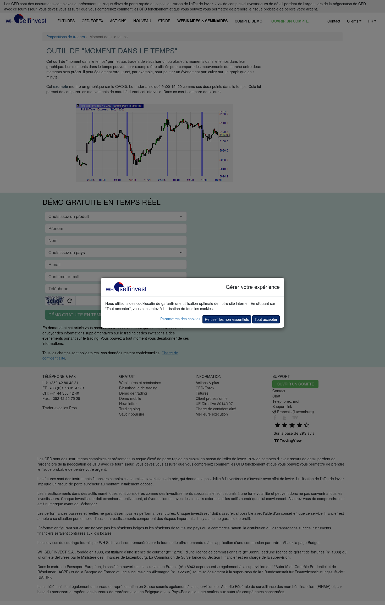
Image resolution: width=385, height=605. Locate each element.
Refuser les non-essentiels (227, 319)
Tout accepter (266, 319)
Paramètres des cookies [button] (180, 318)
